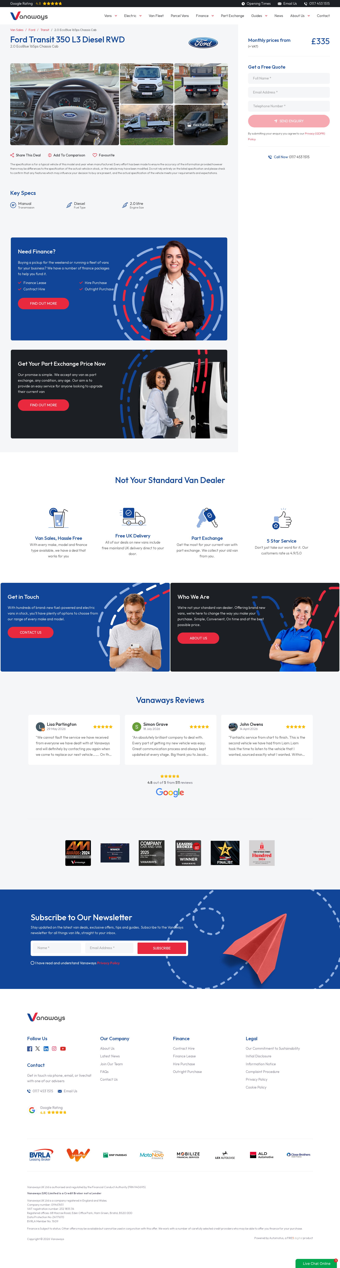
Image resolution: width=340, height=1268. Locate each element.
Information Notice (261, 1064)
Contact (323, 15)
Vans (108, 15)
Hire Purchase (184, 1064)
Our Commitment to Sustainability (273, 1048)
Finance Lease (184, 1056)
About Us (297, 15)
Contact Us (30, 632)
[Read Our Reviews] (170, 792)
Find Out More (43, 303)
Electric (130, 15)
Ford (32, 30)
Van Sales (16, 30)
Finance (202, 15)
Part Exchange (232, 15)
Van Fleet (156, 15)
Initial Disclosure (258, 1056)
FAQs (104, 1071)
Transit (44, 30)
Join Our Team (111, 1064)
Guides (256, 15)
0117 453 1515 (292, 157)
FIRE (294, 1238)
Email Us (290, 3)
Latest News (110, 1056)
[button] (122, 104)
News (278, 15)
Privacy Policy (108, 963)
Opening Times (258, 3)
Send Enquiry (291, 121)
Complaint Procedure (262, 1071)
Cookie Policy (256, 1087)
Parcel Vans (180, 15)
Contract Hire (184, 1048)
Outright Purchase (187, 1071)
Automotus (276, 1238)
